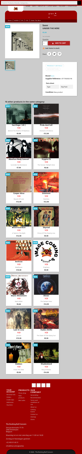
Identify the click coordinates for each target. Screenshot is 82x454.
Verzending (34, 395)
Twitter (39, 385)
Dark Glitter (19, 301)
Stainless (46, 199)
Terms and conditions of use (34, 402)
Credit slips (10, 400)
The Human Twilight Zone (46, 165)
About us (33, 407)
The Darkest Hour (46, 301)
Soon (52, 76)
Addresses (10, 402)
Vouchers (9, 405)
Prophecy (46, 267)
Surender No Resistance (19, 165)
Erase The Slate (19, 370)
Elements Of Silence (46, 131)
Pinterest (60, 54)
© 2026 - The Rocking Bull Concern (41, 452)
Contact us (34, 414)
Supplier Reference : (53, 79)
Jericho (18, 335)
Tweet (54, 54)
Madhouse (18, 267)
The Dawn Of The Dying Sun (46, 335)
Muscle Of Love (19, 199)
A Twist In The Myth (18, 233)
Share (49, 54)
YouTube (43, 385)
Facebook (34, 385)
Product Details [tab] (54, 66)
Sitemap (33, 417)
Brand (48, 76)
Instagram (48, 385)
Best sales (21, 400)
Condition (49, 92)
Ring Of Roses (46, 370)
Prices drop (22, 393)
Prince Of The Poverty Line (46, 233)
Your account (10, 391)
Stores (32, 419)
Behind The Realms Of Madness (19, 131)
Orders (8, 397)
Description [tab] (53, 69)
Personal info (10, 395)
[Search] (79, 3)
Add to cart (59, 43)
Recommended (35, 398)
